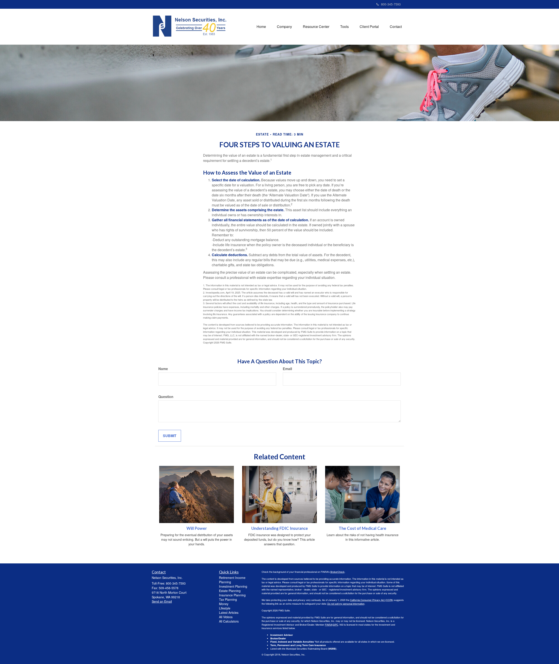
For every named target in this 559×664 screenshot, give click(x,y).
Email (287, 368)
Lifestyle (224, 608)
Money (223, 604)
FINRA (328, 624)
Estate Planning (230, 591)
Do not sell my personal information (345, 603)
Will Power (196, 528)
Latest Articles (228, 612)
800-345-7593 (391, 4)
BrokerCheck (337, 571)
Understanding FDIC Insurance (279, 528)
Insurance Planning (232, 595)
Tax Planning (228, 599)
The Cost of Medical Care (362, 528)
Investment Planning (233, 586)
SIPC (335, 624)
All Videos (226, 617)
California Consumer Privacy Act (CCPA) (371, 600)
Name (163, 368)
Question (165, 396)
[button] (284, 26)
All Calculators (229, 621)
